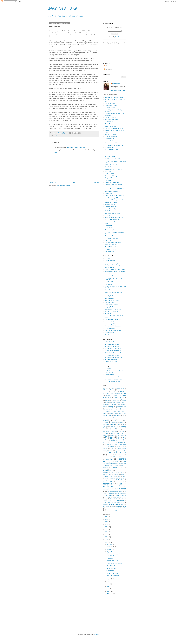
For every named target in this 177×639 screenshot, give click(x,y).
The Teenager (109, 495)
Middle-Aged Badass (111, 202)
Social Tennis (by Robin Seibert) (114, 217)
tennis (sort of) (111, 486)
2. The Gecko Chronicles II (112, 344)
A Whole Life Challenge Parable (114, 97)
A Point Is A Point (110, 156)
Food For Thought (110, 117)
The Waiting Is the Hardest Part (114, 145)
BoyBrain (107, 258)
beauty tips (105, 391)
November (110, 546)
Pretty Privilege (113, 469)
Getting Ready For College (112, 265)
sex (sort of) (107, 474)
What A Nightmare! (110, 247)
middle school (110, 444)
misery (116, 444)
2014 (107, 529)
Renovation (107, 471)
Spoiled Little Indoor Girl (112, 219)
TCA (104, 481)
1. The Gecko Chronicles (112, 342)
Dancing (105, 404)
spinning (111, 480)
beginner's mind (114, 391)
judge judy (114, 431)
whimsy (105, 504)
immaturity (113, 429)
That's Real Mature (110, 228)
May (108, 586)
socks (117, 478)
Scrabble (105, 472)
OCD (114, 456)
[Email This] (73, 133)
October (109, 549)
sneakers (107, 478)
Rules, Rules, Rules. (112, 573)
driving (113, 408)
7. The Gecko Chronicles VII (113, 355)
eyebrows (124, 409)
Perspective (108, 465)
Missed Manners (110, 204)
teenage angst (120, 481)
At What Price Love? (111, 165)
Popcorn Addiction (117, 467)
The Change (120, 489)
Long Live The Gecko (111, 361)
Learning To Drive (110, 296)
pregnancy (105, 469)
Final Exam (108, 180)
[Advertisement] (117, 609)
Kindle (117, 433)
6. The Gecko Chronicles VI (113, 353)
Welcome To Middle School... (113, 330)
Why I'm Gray (106, 506)
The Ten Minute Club (111, 143)
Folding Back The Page (112, 262)
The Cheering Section (111, 230)
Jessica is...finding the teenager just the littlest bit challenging (115, 287)
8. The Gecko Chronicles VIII (113, 357)
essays (117, 409)
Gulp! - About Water (110, 126)
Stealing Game (120, 480)
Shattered (108, 313)
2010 (107, 539)
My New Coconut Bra (111, 206)
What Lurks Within (110, 332)
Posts (107, 66)
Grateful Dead (114, 422)
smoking (124, 476)
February (110, 594)
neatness (117, 450)
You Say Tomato (109, 251)
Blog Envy (108, 171)
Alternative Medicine (108, 390)
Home (74, 182)
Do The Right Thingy (111, 176)
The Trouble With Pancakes (113, 326)
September (110, 552)
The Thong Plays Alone (111, 238)
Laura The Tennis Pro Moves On (114, 195)
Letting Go (123, 435)
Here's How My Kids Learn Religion (115, 271)
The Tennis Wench (120, 495)
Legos (111, 435)
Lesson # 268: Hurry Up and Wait (114, 200)
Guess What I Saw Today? (114, 563)
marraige (114, 441)
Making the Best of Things (117, 439)
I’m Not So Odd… (111, 565)
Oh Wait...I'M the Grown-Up (113, 309)
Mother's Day (120, 446)
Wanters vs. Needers (111, 244)
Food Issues (106, 417)
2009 (107, 542)
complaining (116, 400)
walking (122, 498)
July (108, 581)
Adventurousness (120, 388)
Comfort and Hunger (111, 105)
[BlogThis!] (75, 133)
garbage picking (111, 418)
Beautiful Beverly (110, 167)
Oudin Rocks (108, 211)
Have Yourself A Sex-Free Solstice (115, 269)
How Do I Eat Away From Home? (114, 128)
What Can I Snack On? (111, 147)
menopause (112, 442)
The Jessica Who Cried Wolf (113, 319)
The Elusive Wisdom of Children (114, 491)
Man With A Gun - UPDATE (113, 300)
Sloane (119, 476)
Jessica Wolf (116, 83)
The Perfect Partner (110, 236)
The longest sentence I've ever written (117, 493)
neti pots (124, 450)
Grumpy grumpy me (109, 424)
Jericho (119, 429)
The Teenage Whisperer (112, 324)
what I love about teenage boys (113, 502)
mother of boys (109, 446)
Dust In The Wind (110, 260)
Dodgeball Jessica (110, 178)
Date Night (108, 368)
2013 (107, 532)
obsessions (106, 456)
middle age (122, 443)
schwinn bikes (120, 470)
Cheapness (105, 398)
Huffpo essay (112, 428)
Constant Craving (110, 107)
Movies (105, 448)
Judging (121, 431)
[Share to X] (77, 133)
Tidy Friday (108, 240)
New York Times (119, 455)
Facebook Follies (116, 411)
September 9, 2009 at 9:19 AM (76, 147)
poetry (122, 465)
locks (119, 437)
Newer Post (53, 182)
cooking (113, 402)
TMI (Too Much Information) (113, 242)
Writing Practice (109, 510)
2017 (107, 522)
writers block (115, 508)
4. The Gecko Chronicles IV (113, 348)
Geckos (106, 421)
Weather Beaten (107, 500)
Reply (55, 152)
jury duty (105, 433)
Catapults (116, 395)
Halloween (105, 426)
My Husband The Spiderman (113, 379)
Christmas (113, 398)
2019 (107, 517)
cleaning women (122, 399)
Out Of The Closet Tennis (112, 213)
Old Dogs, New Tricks (111, 136)
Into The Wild (109, 282)
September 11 (121, 472)
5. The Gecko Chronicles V (113, 350)
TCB (111, 481)
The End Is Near (109, 141)
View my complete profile (117, 90)
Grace (106, 422)
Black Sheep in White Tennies (113, 169)
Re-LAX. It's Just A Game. (112, 311)
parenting (109, 459)
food (123, 415)
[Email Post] (70, 133)
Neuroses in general (116, 452)
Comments (108, 69)
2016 (107, 524)
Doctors (111, 406)
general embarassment (117, 420)
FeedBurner (118, 37)
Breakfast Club (118, 393)
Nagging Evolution (110, 307)
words (124, 506)
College (107, 400)
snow (112, 478)
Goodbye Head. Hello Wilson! (113, 184)
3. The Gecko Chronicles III (113, 346)
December (110, 544)
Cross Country (120, 402)
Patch (117, 461)
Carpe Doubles (109, 173)
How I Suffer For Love (111, 187)
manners (105, 440)
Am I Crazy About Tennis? (112, 159)
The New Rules (109, 321)
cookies (107, 402)
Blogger (96, 634)
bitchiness (106, 393)
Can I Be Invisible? (110, 103)
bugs (125, 393)
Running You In (109, 138)
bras (112, 393)
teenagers (107, 484)
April (108, 589)
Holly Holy (108, 273)
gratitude (121, 422)
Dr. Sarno (107, 408)
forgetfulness (115, 417)
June (108, 584)
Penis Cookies (109, 215)
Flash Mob (116, 415)
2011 (106, 537)
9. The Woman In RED (111, 359)
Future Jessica (109, 124)
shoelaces (116, 474)
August (109, 579)
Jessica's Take (63, 8)
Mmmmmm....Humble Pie (112, 377)
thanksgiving (106, 489)
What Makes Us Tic (110, 249)
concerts (124, 400)
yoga (116, 510)
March (109, 591)
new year (110, 454)
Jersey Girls (108, 193)
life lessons (109, 437)
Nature (111, 450)
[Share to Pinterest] (80, 133)
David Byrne (113, 404)
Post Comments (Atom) (64, 185)
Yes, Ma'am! (108, 334)
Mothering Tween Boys (111, 304)
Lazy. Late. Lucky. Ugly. (112, 197)
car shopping (108, 395)
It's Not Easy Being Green (112, 191)
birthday (122, 391)
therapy (108, 497)
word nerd (118, 506)
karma (112, 433)
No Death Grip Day (110, 208)
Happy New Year (114, 426)
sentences (113, 472)
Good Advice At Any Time (112, 182)
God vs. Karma (109, 267)
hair (124, 424)
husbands (121, 428)
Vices (117, 498)
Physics (116, 465)
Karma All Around (110, 290)
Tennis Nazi (108, 225)
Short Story (113, 476)
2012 (107, 534)
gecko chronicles (121, 418)
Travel (111, 498)
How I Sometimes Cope (112, 276)
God (125, 420)
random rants (122, 469)
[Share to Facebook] (79, 133)
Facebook (107, 411)
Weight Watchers (119, 500)
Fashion (105, 413)
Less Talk (117, 435)
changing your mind (119, 397)
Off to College (122, 456)
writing (124, 508)
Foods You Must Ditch (111, 119)
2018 (107, 519)
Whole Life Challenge (116, 504)
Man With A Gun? (110, 302)
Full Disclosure (109, 121)
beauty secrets (120, 389)
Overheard (109, 558)
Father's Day (113, 413)
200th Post (105, 388)
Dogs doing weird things (121, 406)
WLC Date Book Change (112, 149)
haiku (119, 424)
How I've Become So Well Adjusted (115, 189)
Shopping (105, 476)
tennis (55, 135)
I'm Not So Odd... (110, 374)
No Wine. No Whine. (111, 134)
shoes (122, 474)
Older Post (96, 182)
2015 (107, 527)
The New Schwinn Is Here (112, 381)
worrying (108, 508)
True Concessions (110, 328)
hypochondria (106, 429)
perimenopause (122, 463)
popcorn (105, 467)
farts (123, 411)
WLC (112, 506)
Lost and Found (109, 298)
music (112, 448)
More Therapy (123, 444)
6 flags (112, 388)
